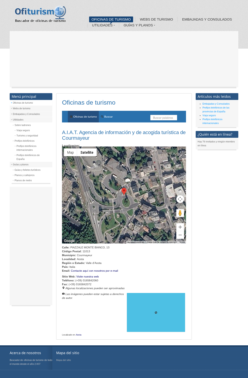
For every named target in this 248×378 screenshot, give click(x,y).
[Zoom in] (180, 227)
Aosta (78, 335)
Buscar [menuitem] (108, 116)
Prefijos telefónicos (24, 141)
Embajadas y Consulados (26, 114)
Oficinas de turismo (23, 102)
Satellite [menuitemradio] (86, 152)
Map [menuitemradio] (70, 152)
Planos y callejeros (24, 175)
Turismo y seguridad (27, 135)
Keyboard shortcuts (136, 242)
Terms (182, 242)
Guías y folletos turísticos (27, 170)
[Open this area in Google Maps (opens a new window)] (69, 241)
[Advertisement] (124, 60)
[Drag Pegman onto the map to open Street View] (180, 213)
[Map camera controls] (180, 199)
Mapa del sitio (63, 360)
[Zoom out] (180, 235)
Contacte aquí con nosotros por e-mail (94, 270)
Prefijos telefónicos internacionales (26, 148)
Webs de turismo (21, 108)
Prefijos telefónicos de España (28, 157)
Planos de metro (23, 180)
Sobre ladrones (23, 125)
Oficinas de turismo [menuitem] (84, 116)
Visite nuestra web (87, 276)
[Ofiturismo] (40, 15)
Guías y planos (20, 164)
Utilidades (18, 119)
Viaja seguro (23, 130)
